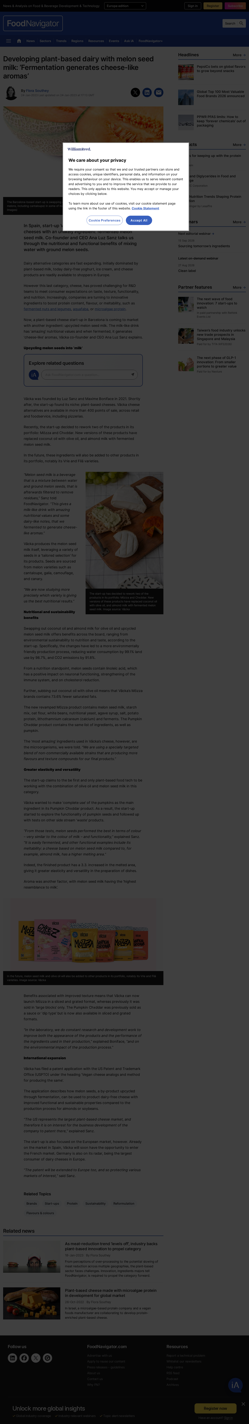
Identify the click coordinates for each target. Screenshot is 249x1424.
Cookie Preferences (105, 220)
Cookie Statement (145, 208)
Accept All (139, 220)
